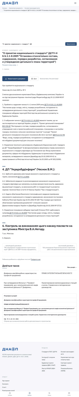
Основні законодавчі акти (32, 8)
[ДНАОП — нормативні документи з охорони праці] (10, 3)
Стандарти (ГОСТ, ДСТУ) (49, 352)
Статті (4, 387)
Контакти (5, 384)
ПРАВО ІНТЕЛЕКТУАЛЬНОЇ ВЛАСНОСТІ (57, 273)
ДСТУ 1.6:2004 (23, 177)
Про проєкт (6, 381)
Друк (35, 79)
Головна (4, 8)
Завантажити (71, 44)
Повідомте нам (35, 259)
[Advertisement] (39, 26)
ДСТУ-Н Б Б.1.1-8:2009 (53, 105)
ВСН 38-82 (6, 126)
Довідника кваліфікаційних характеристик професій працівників (20, 274)
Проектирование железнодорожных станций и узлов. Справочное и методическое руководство (59, 285)
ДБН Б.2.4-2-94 (59, 135)
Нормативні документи (16, 8)
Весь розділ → (72, 267)
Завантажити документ (16, 79)
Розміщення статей (8, 390)
